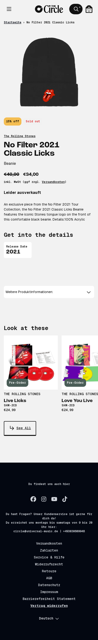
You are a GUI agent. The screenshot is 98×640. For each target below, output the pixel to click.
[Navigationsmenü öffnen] (9, 9)
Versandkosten (53, 182)
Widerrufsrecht (49, 564)
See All (23, 428)
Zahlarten (49, 550)
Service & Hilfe (49, 557)
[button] (49, 292)
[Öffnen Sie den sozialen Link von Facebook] (33, 499)
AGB (49, 578)
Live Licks (15, 400)
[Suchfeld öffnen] (76, 9)
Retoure (49, 571)
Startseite (12, 22)
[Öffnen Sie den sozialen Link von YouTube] (54, 499)
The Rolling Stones (19, 136)
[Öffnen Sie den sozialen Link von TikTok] (64, 499)
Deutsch (46, 618)
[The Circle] (49, 9)
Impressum (49, 592)
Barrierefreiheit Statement (49, 599)
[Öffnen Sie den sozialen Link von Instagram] (44, 499)
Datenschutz (49, 585)
